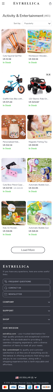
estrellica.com (9, 334)
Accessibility (44, 383)
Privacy (34, 383)
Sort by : (17, 23)
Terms (28, 383)
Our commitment (11, 350)
